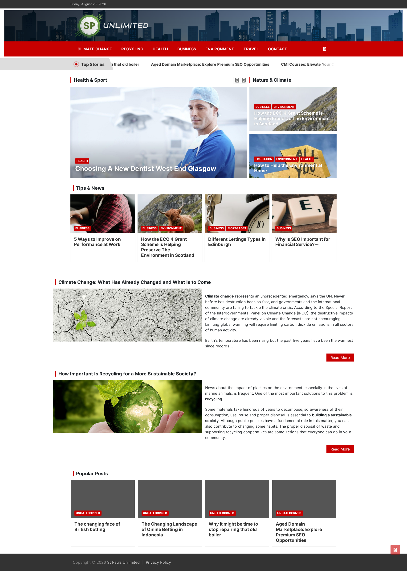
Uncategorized (88, 513)
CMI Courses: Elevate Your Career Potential (295, 64)
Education (264, 159)
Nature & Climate (272, 80)
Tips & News (90, 188)
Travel (251, 49)
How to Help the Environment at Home (288, 168)
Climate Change (94, 49)
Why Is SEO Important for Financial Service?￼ (302, 242)
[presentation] (237, 80)
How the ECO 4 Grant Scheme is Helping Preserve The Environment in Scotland (292, 118)
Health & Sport (90, 80)
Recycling (132, 49)
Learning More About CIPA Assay (128, 169)
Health (160, 49)
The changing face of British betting (97, 526)
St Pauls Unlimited (123, 562)
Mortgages (237, 228)
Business (186, 49)
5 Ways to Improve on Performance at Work (97, 242)
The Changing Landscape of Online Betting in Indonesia (169, 529)
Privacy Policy (158, 562)
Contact (277, 49)
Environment (219, 49)
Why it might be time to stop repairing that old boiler (233, 529)
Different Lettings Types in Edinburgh (237, 242)
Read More (340, 357)
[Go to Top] (395, 550)
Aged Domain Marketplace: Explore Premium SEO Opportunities (184, 64)
